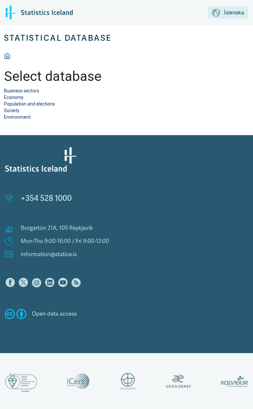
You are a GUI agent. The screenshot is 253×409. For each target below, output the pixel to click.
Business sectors (21, 90)
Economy (13, 97)
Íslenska (234, 13)
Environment (17, 117)
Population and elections (29, 104)
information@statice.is (49, 254)
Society (11, 110)
